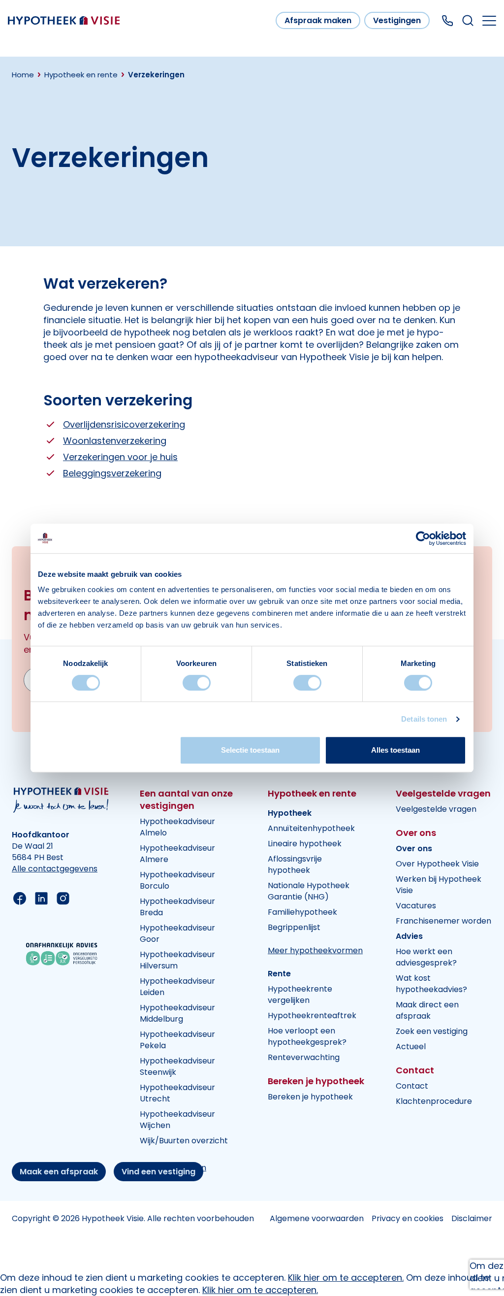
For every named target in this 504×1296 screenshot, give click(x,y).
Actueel (411, 1046)
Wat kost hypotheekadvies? (431, 983)
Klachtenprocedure (434, 1101)
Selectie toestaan (250, 750)
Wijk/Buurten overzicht (184, 1140)
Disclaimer (471, 1218)
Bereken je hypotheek (310, 1096)
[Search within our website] (467, 20)
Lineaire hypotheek (305, 843)
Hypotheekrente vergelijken (300, 994)
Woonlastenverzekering (114, 440)
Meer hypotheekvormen (315, 950)
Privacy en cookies (407, 1218)
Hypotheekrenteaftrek (312, 1015)
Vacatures (416, 905)
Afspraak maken (317, 20)
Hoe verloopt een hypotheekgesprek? (307, 1036)
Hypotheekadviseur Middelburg (177, 1013)
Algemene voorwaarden (317, 1218)
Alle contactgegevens (54, 868)
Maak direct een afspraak (427, 1010)
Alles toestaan (395, 750)
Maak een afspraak (59, 1171)
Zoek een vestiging (432, 1031)
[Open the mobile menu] (489, 21)
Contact (412, 1086)
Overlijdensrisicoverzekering (124, 424)
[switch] (197, 683)
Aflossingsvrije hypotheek (295, 864)
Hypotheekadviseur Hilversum (177, 960)
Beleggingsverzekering (112, 473)
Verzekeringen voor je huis (120, 457)
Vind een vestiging (158, 1171)
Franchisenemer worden (443, 921)
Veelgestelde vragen (436, 809)
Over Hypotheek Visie (437, 863)
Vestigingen (397, 20)
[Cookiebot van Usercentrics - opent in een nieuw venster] (423, 538)
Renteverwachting (304, 1057)
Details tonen (424, 719)
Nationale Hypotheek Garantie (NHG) (308, 891)
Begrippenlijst (294, 927)
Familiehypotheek (302, 912)
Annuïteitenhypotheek (311, 828)
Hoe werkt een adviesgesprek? (426, 957)
